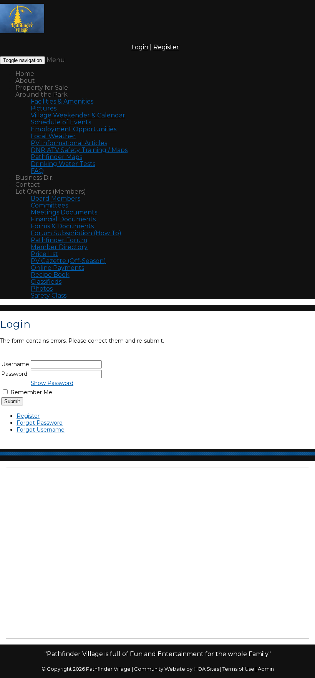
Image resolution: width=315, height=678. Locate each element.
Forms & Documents (62, 226)
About (25, 80)
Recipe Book (50, 274)
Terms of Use (238, 669)
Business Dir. (34, 177)
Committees (49, 205)
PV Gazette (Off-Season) (68, 261)
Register (166, 47)
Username (15, 364)
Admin (266, 669)
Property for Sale (41, 87)
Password (14, 373)
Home (24, 73)
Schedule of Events (61, 122)
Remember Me (31, 392)
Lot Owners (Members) (50, 191)
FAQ (37, 170)
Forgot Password (40, 422)
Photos (42, 288)
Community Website (159, 669)
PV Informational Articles (69, 143)
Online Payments (57, 267)
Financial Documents (63, 219)
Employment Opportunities (73, 129)
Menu (55, 60)
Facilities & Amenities (62, 101)
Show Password (52, 383)
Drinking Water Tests (63, 163)
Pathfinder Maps (56, 157)
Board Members (55, 198)
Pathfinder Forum (59, 240)
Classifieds (46, 281)
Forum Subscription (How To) (76, 233)
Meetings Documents (64, 212)
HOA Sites (206, 669)
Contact (27, 184)
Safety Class (48, 295)
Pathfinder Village (108, 669)
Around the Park (41, 94)
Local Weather (53, 136)
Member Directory (59, 247)
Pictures (43, 108)
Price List (44, 254)
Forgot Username (41, 429)
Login (139, 47)
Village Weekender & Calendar (78, 115)
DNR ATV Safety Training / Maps (79, 150)
